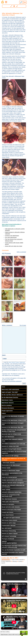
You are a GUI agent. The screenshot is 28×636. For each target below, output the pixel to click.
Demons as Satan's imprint (9, 533)
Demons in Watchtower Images (11, 470)
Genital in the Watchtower (12, 235)
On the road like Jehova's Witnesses (12, 394)
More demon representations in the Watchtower (12, 473)
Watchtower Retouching (9, 531)
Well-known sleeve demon (9, 520)
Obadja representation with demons (12, 480)
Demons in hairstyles (8, 504)
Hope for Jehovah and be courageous (13, 482)
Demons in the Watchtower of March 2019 (14, 420)
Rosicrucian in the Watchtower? (11, 465)
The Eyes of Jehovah (8, 539)
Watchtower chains (7, 400)
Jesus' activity (6, 489)
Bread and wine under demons (11, 507)
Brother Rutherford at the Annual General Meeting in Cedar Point (14, 430)
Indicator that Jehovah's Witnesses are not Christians (13, 486)
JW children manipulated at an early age (13, 443)
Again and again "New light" (10, 392)
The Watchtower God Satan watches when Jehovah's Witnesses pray (14, 546)
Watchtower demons (8, 402)
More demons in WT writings (10, 455)
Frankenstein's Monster (8, 525)
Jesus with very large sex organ (13, 246)
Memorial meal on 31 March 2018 (11, 434)
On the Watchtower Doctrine (10, 397)
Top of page (23, 325)
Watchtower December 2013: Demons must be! (13, 553)
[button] (14, 6)
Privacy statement (6, 561)
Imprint (3, 563)
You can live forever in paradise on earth (13, 550)
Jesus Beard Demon (8, 515)
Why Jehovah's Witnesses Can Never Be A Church (13, 459)
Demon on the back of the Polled (11, 509)
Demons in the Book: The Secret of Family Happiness (14, 452)
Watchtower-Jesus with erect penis (11, 634)
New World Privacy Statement (17, 362)
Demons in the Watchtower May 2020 (12, 427)
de (25, 2)
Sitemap (14, 561)
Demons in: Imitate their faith (10, 446)
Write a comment (21, 252)
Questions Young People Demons (11, 449)
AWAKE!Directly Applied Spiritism (9, 542)
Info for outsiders (7, 405)
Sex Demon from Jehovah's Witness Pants (12, 440)
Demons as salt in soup (8, 523)
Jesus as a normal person (9, 477)
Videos (4, 413)
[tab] (14, 5)
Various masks (6, 468)
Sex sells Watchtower (11, 237)
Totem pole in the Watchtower (10, 501)
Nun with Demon (6, 528)
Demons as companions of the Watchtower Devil (11, 495)
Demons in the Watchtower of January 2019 (13, 416)
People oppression (7, 410)
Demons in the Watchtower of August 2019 (12, 423)
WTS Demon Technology (9, 536)
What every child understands (10, 389)
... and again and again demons (11, 517)
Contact (20, 561)
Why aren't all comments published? (12, 381)
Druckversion (6, 559)
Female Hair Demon (7, 512)
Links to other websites (17, 559)
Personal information (8, 408)
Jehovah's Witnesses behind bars (11, 492)
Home (3, 387)
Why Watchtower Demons (9, 499)
